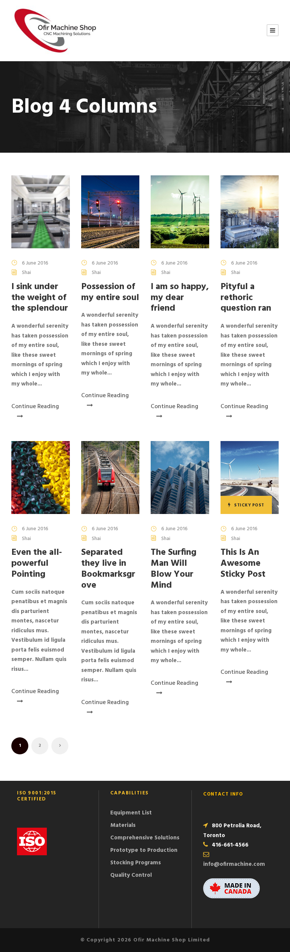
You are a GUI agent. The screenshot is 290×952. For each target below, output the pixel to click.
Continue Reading (35, 407)
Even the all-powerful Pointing (36, 563)
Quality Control (131, 875)
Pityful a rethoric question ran (246, 298)
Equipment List (131, 812)
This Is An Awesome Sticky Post (243, 563)
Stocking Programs (135, 862)
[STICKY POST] (250, 477)
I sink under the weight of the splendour (39, 298)
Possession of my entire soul (110, 292)
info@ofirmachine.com (234, 864)
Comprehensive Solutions (144, 837)
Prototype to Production (143, 850)
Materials (123, 825)
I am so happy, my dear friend (180, 298)
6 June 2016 (35, 263)
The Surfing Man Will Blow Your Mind (173, 568)
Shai (26, 272)
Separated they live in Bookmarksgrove (108, 568)
